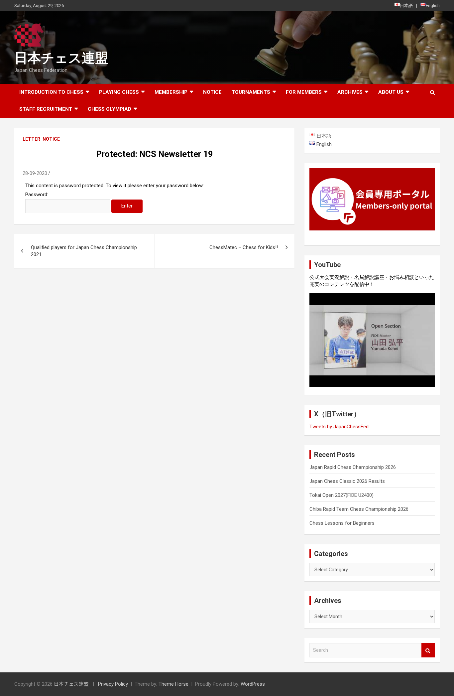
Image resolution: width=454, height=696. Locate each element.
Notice (212, 92)
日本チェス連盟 (61, 58)
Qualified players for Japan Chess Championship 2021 (84, 250)
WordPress (253, 684)
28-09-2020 (35, 173)
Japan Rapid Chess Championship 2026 (352, 467)
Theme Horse (173, 684)
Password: (36, 195)
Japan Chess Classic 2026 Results (347, 481)
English (433, 5)
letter (31, 139)
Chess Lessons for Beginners (342, 523)
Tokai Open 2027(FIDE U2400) (341, 495)
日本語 (406, 5)
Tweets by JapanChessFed (339, 427)
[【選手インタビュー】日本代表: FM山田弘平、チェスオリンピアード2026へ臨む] (372, 340)
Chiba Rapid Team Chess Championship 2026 (358, 509)
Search (428, 650)
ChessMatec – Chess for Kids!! (243, 247)
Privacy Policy (113, 684)
